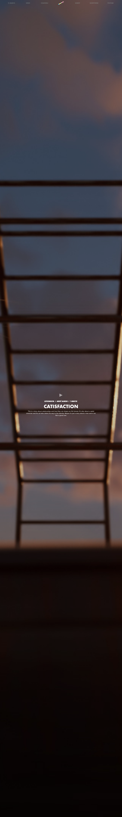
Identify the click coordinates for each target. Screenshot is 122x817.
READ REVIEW (61, 416)
